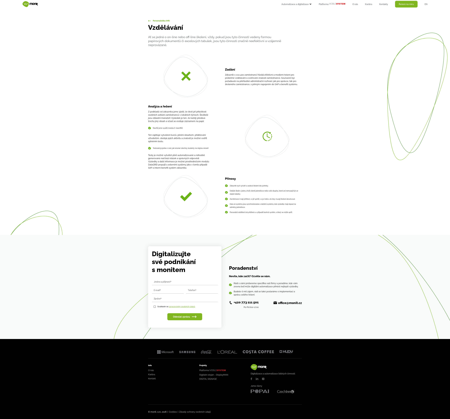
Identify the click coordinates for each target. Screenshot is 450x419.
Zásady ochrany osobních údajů (195, 412)
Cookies (173, 412)
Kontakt (152, 378)
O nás (355, 4)
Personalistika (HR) (161, 21)
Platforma (332, 4)
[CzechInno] (289, 391)
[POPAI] (263, 391)
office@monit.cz (290, 303)
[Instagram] (263, 378)
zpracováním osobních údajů (182, 306)
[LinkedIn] (257, 378)
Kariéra (368, 4)
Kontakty (383, 4)
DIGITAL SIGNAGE (208, 379)
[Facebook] (251, 378)
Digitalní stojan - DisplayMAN (213, 375)
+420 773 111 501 (246, 302)
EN (426, 4)
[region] (236, 4)
